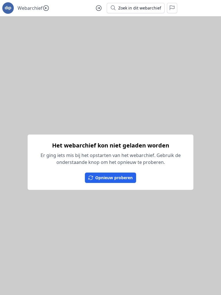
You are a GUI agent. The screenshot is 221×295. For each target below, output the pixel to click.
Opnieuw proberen (114, 177)
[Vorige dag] (46, 8)
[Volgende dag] (98, 8)
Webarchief (30, 8)
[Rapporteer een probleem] (172, 8)
